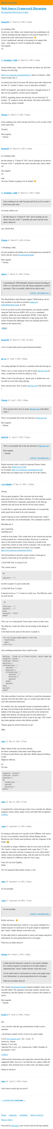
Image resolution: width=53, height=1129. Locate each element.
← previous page (8, 1100)
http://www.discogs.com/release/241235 (27, 470)
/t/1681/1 (4, 1055)
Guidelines (23, 1115)
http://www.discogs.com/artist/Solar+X (16, 75)
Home (3, 1115)
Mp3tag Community (9, 2)
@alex (4, 328)
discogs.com (43, 371)
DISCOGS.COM (19, 467)
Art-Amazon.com (13, 1039)
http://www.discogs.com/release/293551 (16, 550)
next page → (20, 1100)
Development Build (26, 255)
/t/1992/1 (4, 814)
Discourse (15, 1126)
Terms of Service (36, 1115)
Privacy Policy (7, 1120)
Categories (13, 1115)
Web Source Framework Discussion (23, 8)
